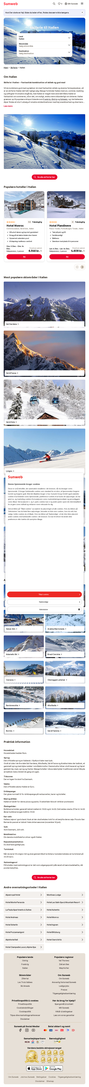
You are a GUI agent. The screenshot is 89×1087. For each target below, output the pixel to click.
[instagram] (27, 1031)
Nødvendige (43, 602)
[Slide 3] (46, 166)
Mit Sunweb (64, 1008)
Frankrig (47, 99)
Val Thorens (64, 960)
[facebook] (20, 1031)
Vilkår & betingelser (64, 1011)
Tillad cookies (44, 594)
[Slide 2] (44, 166)
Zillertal (25, 978)
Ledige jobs (64, 986)
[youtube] (33, 1031)
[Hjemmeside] (11, 3)
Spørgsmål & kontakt (64, 1004)
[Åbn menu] (82, 3)
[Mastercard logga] (45, 1031)
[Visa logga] (51, 1031)
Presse (64, 990)
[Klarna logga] (56, 1031)
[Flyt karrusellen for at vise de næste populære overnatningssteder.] (82, 267)
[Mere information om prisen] (41, 251)
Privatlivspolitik (25, 1004)
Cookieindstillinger (25, 1008)
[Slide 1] (42, 166)
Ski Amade (25, 986)
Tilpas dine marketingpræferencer (25, 1015)
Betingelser (42, 1077)
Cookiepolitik (25, 1011)
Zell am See (64, 964)
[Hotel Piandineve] (67, 226)
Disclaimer (25, 1019)
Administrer (43, 609)
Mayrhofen (64, 968)
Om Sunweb (64, 978)
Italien (25, 968)
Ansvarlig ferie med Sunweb (64, 982)
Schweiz (63, 99)
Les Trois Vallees (25, 982)
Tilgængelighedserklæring (64, 993)
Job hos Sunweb (27, 1077)
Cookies (52, 1077)
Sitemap (50, 1081)
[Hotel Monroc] (24, 226)
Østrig (54, 99)
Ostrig (25, 960)
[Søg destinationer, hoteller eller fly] (54, 3)
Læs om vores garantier (64, 1015)
